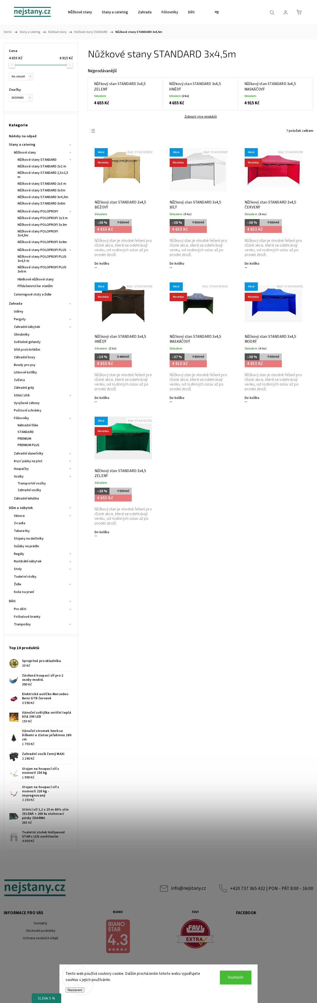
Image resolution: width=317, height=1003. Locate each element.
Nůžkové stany (25, 152)
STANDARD (26, 432)
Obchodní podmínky (40, 930)
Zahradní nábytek (27, 326)
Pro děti (20, 609)
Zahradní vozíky (29, 490)
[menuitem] (80, 12)
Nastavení (75, 990)
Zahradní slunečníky (28, 453)
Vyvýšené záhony (27, 403)
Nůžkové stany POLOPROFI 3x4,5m (38, 233)
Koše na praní (24, 592)
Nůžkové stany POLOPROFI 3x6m (42, 242)
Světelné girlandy (27, 342)
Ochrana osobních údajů (40, 938)
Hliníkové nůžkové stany (36, 279)
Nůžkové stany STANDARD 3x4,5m (43, 197)
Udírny (19, 311)
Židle (18, 584)
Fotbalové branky (27, 616)
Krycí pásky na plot (28, 461)
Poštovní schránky (27, 410)
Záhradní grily (24, 387)
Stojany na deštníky (29, 538)
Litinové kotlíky (25, 372)
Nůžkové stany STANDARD (37, 159)
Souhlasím (235, 977)
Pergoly (20, 319)
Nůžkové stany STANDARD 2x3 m (42, 183)
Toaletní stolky (25, 576)
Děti (12, 601)
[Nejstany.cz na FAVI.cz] (195, 934)
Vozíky (19, 476)
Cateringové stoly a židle (33, 294)
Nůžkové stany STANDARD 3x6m (41, 203)
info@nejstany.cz (188, 888)
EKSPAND (21, 97)
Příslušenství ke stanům (35, 286)
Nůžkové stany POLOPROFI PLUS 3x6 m (42, 269)
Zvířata (19, 380)
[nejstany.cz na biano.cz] (118, 937)
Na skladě (21, 76)
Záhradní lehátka (26, 498)
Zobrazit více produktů (201, 116)
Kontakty (40, 923)
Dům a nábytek (21, 507)
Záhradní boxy (24, 357)
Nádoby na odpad (23, 136)
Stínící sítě (22, 395)
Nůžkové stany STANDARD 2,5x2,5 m (43, 175)
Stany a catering (22, 144)
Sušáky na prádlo (26, 546)
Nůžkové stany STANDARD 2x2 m (42, 166)
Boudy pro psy (24, 365)
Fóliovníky (21, 418)
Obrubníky (21, 334)
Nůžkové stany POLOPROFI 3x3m (42, 224)
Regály (19, 553)
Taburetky (22, 530)
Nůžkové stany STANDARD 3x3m (41, 190)
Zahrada (15, 303)
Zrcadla (19, 523)
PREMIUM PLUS (28, 445)
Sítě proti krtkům (27, 349)
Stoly (18, 569)
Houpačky (21, 468)
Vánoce (19, 515)
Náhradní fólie (28, 425)
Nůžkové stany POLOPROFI (38, 211)
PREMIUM (24, 438)
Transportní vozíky (32, 483)
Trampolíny (22, 624)
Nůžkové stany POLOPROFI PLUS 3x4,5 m (42, 258)
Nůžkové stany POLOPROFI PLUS (42, 250)
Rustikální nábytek (28, 561)
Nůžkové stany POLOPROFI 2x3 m (43, 218)
